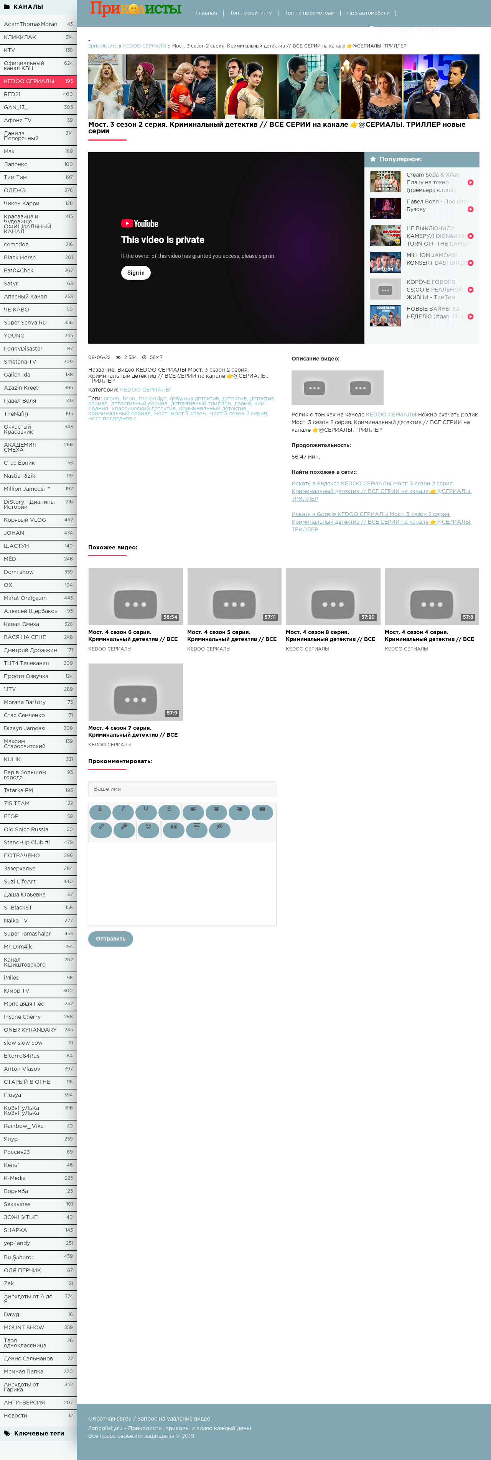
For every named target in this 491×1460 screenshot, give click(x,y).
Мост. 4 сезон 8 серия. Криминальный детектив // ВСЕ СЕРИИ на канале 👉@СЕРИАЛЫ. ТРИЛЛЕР (332, 636)
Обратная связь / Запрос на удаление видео (149, 1419)
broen (111, 399)
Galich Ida (17, 375)
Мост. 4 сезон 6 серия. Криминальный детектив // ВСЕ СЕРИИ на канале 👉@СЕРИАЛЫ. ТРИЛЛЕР (134, 636)
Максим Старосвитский (25, 744)
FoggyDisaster (23, 349)
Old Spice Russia (26, 829)
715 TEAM (17, 803)
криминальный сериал (119, 413)
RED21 (12, 94)
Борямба (16, 1191)
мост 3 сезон (188, 413)
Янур (11, 1139)
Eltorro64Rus (22, 1056)
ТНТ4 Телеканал (26, 663)
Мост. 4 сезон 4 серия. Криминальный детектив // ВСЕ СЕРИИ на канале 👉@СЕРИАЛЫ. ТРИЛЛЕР (431, 636)
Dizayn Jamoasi (25, 728)
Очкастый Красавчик (18, 429)
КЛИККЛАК (20, 37)
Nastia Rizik (19, 476)
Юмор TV (17, 991)
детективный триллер (201, 403)
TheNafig (16, 414)
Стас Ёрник (19, 463)
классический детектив (144, 408)
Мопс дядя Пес (24, 1004)
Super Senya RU (25, 323)
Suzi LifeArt (20, 882)
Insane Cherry (22, 1017)
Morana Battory (25, 702)
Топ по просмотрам (309, 13)
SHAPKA (15, 1230)
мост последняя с (112, 418)
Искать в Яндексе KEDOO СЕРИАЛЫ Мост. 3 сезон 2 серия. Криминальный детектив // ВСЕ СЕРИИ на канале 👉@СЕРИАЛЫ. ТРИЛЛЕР (381, 491)
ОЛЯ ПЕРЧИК (22, 1270)
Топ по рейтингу (251, 13)
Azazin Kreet (21, 388)
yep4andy (17, 1243)
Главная (206, 13)
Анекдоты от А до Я (28, 1299)
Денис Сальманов (28, 1359)
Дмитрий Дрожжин (30, 650)
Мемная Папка (23, 1372)
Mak (9, 151)
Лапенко (16, 164)
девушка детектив (194, 399)
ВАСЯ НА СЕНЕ (25, 637)
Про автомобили (368, 13)
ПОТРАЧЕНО (22, 856)
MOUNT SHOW (24, 1328)
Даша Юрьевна (25, 895)
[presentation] (100, 812)
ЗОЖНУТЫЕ (21, 1217)
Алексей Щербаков (31, 611)
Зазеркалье (19, 869)
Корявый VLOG (25, 520)
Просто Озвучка (26, 676)
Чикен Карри (22, 204)
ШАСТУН (16, 546)
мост (160, 413)
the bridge (152, 399)
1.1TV (10, 689)
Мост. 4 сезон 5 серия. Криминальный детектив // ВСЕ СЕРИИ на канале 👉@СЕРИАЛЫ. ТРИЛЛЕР (233, 636)
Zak (9, 1283)
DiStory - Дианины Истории (29, 505)
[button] (100, 813)
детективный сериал (139, 403)
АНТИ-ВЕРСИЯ (24, 1403)
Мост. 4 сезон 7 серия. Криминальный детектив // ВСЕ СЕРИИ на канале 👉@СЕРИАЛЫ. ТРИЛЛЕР (134, 732)
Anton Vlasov (22, 1069)
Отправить (110, 939)
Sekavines (17, 1204)
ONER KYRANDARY (30, 1030)
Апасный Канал (25, 297)
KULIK (12, 759)
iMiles (11, 978)
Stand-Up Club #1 (27, 843)
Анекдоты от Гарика (21, 1387)
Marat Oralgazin (25, 598)
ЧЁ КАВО (16, 310)
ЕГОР (11, 816)
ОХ (8, 585)
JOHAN (14, 533)
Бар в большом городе (25, 775)
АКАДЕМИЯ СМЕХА (20, 447)
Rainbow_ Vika (24, 1126)
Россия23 (17, 1152)
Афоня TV (18, 120)
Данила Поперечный (21, 136)
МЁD (10, 559)
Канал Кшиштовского (25, 962)
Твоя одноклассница (25, 1343)
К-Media (15, 1178)
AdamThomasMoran (31, 24)
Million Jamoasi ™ (27, 489)
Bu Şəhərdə (19, 1257)
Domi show (19, 572)
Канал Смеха (21, 624)
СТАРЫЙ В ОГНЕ (27, 1082)
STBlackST (18, 908)
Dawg (11, 1315)
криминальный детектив (212, 408)
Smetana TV (20, 362)
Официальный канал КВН (24, 66)
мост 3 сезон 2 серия (238, 413)
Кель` (12, 1165)
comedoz (16, 245)
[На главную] (136, 13)
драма (242, 403)
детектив (234, 399)
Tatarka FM (18, 790)
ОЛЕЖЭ (15, 190)
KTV (9, 50)
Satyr (11, 284)
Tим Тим (15, 177)
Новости (15, 1416)
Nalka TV (16, 921)
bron (129, 399)
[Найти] (372, 30)
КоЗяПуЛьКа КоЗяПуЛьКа (21, 1111)
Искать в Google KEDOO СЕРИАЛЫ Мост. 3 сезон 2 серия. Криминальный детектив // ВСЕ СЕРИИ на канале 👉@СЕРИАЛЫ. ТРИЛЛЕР (381, 522)
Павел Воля (20, 401)
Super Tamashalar (27, 934)
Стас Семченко (24, 715)
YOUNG (14, 336)
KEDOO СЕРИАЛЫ (29, 81)
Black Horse (20, 258)
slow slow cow (23, 1043)
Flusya (12, 1095)
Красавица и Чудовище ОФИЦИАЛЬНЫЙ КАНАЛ (27, 224)
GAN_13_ (16, 107)
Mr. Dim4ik (18, 947)
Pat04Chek (18, 271)
